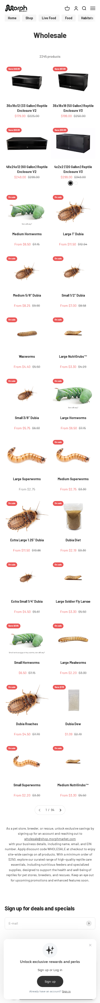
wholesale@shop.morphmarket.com (50, 839)
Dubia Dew (73, 724)
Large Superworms (27, 479)
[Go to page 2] (60, 810)
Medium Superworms (73, 479)
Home (12, 18)
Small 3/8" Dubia (27, 418)
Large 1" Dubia (73, 234)
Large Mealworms (73, 662)
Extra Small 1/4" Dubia (27, 601)
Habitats (87, 18)
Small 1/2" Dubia (73, 295)
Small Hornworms (27, 662)
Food (68, 18)
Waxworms (27, 356)
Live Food (49, 18)
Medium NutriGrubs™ (73, 785)
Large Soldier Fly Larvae (73, 601)
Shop (29, 18)
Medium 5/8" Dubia (27, 295)
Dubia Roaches (27, 724)
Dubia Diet (73, 540)
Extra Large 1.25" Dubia (27, 540)
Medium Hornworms (27, 234)
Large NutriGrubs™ (73, 356)
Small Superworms (26, 785)
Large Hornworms (73, 418)
